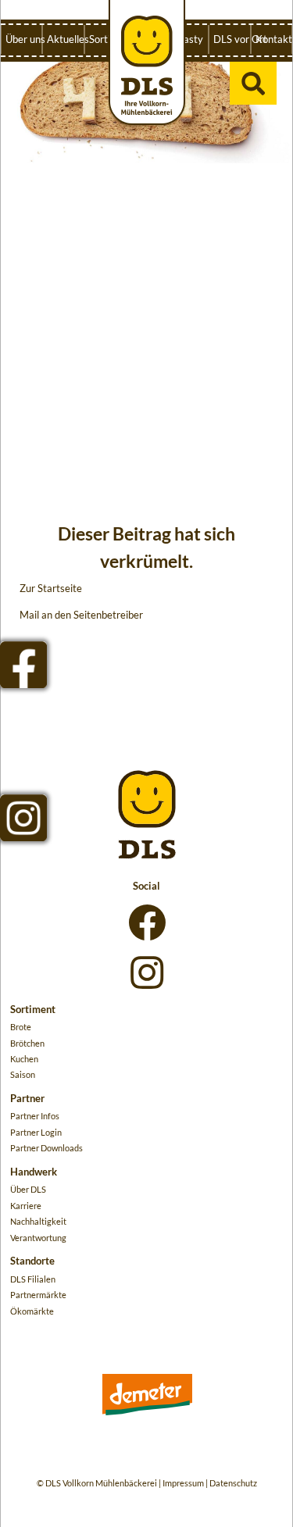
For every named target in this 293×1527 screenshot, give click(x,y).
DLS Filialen (32, 1279)
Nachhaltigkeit (38, 1221)
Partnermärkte (38, 1295)
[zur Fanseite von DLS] (23, 664)
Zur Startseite (51, 588)
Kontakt (273, 39)
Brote (20, 1027)
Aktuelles (65, 39)
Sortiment (107, 39)
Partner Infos (34, 1116)
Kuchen (24, 1059)
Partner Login (36, 1132)
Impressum (183, 1483)
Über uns (23, 39)
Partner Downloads (46, 1148)
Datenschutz (233, 1483)
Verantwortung (38, 1238)
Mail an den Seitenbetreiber (81, 614)
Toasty (188, 39)
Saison (22, 1074)
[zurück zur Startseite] (147, 63)
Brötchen (27, 1043)
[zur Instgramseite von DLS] (23, 817)
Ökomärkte (32, 1311)
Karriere (25, 1206)
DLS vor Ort (231, 39)
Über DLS (28, 1189)
